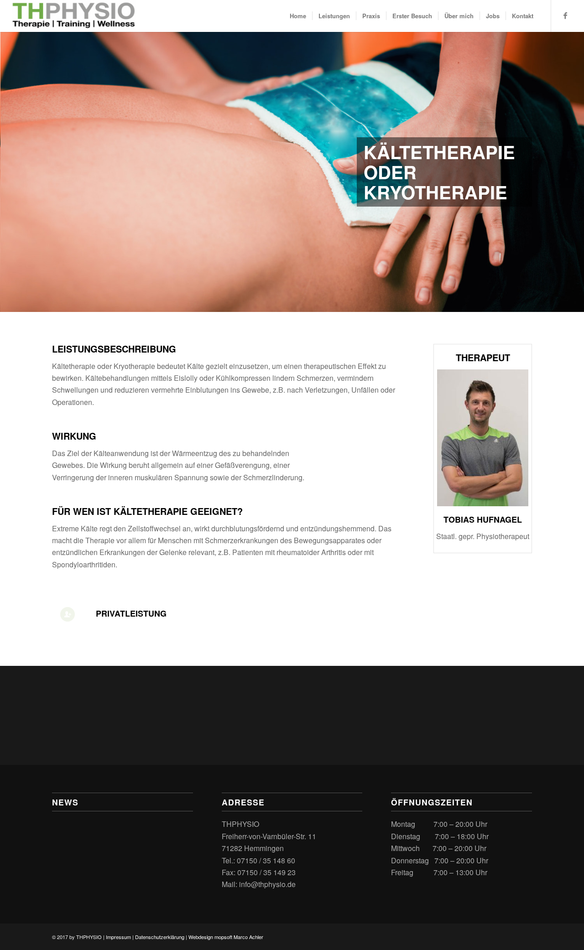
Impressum (118, 936)
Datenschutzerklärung (159, 936)
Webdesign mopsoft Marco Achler (225, 936)
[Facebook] (565, 15)
